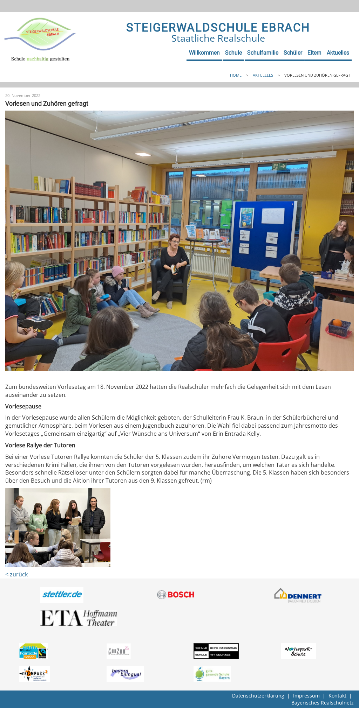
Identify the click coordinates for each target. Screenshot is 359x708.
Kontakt (337, 695)
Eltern (314, 52)
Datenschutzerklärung (258, 695)
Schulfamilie (262, 52)
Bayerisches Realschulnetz (322, 702)
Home (236, 75)
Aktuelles (338, 52)
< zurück (16, 574)
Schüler (293, 52)
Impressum (306, 695)
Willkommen (204, 52)
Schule (233, 52)
